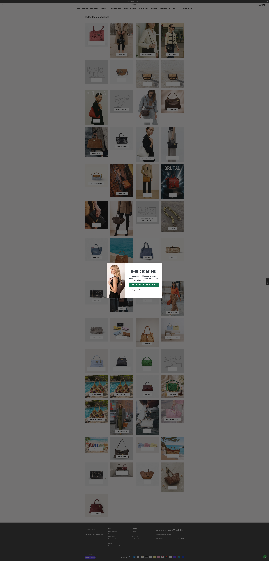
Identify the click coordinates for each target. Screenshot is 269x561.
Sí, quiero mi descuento (143, 284)
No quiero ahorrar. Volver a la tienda (144, 290)
